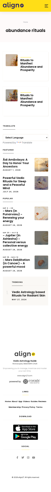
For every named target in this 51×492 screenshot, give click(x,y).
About (15, 401)
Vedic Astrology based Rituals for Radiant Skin (28, 293)
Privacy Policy (28, 407)
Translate (27, 142)
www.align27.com (24, 375)
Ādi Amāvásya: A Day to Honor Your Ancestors (16, 163)
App (20, 401)
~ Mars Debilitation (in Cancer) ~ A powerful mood (16, 262)
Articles (25, 55)
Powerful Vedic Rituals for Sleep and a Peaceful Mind (14, 183)
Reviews (42, 401)
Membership (15, 407)
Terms (39, 407)
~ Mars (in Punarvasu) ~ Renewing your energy (13, 215)
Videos (26, 401)
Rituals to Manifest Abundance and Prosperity (31, 65)
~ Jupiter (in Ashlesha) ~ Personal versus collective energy (15, 239)
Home (25, 22)
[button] (46, 6)
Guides (34, 401)
